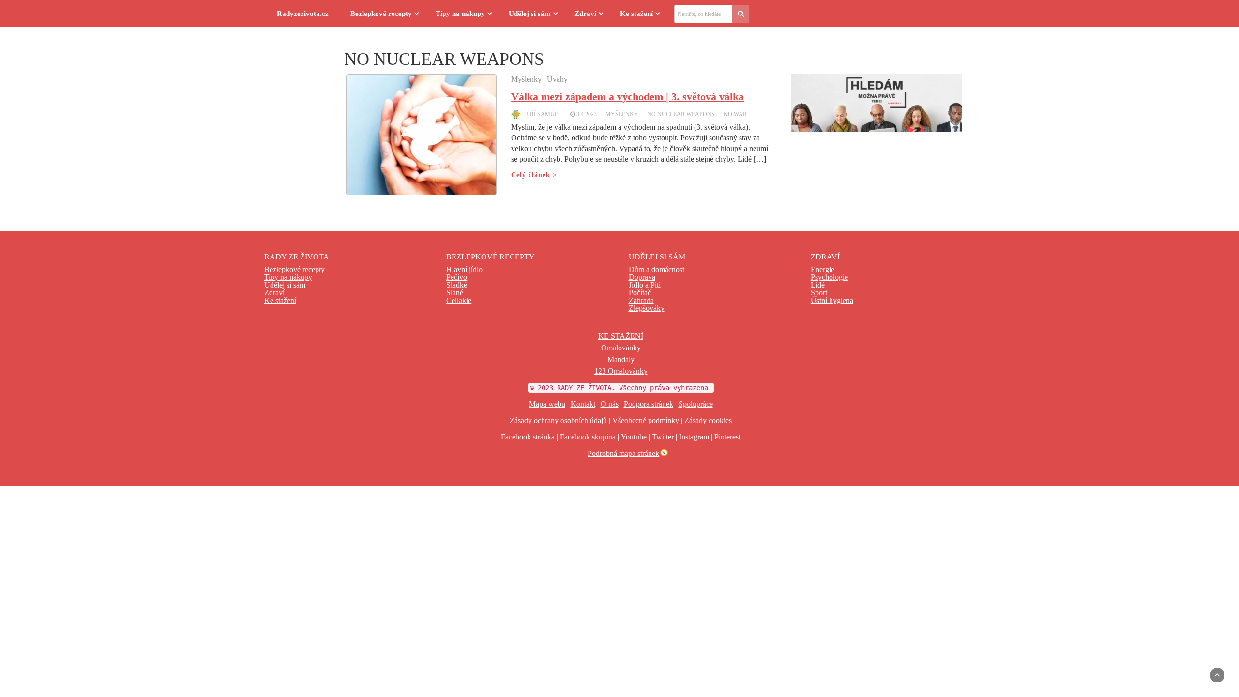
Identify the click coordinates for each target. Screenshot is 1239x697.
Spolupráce (696, 404)
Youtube (634, 437)
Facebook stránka (528, 437)
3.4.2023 (586, 114)
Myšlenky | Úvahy (539, 79)
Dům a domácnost (656, 269)
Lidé (818, 285)
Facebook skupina (588, 437)
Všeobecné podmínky (645, 420)
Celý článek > (534, 175)
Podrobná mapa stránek (623, 453)
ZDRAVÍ (825, 257)
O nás (610, 404)
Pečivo (456, 277)
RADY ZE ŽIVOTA (296, 257)
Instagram (694, 437)
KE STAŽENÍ (620, 336)
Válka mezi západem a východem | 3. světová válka (627, 97)
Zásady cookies (708, 420)
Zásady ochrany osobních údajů (558, 420)
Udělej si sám (530, 13)
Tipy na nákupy (460, 13)
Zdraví (585, 13)
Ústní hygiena (832, 300)
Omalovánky (621, 348)
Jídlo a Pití (645, 285)
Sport (819, 292)
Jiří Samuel (543, 114)
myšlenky (621, 114)
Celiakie (458, 300)
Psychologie (829, 277)
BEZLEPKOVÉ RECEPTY (490, 257)
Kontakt (583, 404)
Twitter (663, 437)
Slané (454, 292)
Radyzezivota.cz (303, 13)
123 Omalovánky (621, 371)
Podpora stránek (648, 404)
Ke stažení (636, 13)
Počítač (640, 292)
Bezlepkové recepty (381, 13)
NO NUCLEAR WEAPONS (681, 114)
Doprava (642, 277)
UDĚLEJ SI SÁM (657, 257)
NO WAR (735, 114)
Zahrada (641, 300)
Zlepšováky (647, 308)
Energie (822, 269)
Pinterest (727, 437)
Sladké (456, 285)
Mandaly (621, 359)
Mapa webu (547, 404)
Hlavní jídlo (464, 269)
